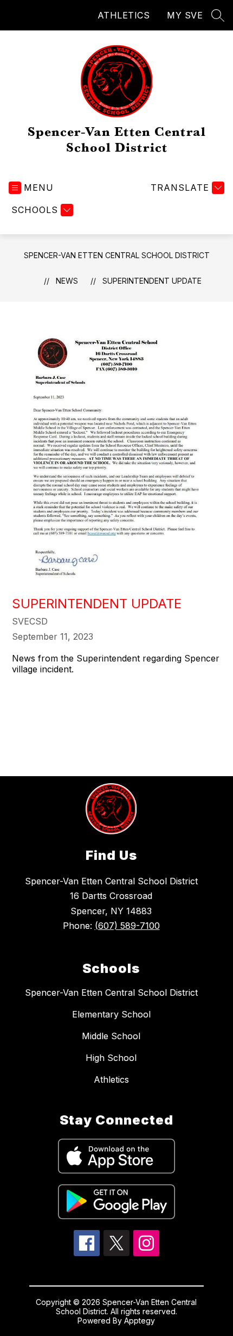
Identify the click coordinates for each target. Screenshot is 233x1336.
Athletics (111, 1079)
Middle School (111, 1036)
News (67, 280)
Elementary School (111, 1014)
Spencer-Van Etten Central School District (117, 255)
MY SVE (185, 15)
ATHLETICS (124, 15)
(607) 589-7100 (127, 925)
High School (111, 1057)
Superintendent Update (152, 280)
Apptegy (139, 1320)
